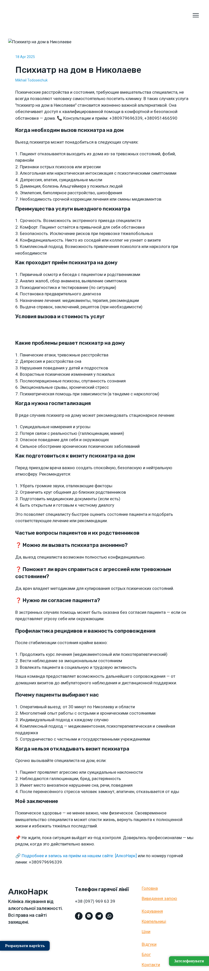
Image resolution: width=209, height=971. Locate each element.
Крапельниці (154, 921)
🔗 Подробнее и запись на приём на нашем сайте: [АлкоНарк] (76, 855)
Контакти (151, 964)
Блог (146, 954)
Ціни (146, 931)
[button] (79, 916)
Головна (150, 888)
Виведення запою (159, 898)
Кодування (152, 911)
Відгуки (149, 944)
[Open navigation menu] (196, 15)
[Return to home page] (17, 15)
